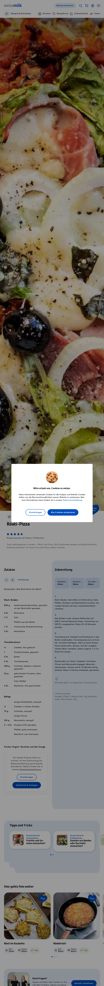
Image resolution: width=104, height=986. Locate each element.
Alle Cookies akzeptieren (63, 513)
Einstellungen (35, 513)
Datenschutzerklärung (72, 500)
